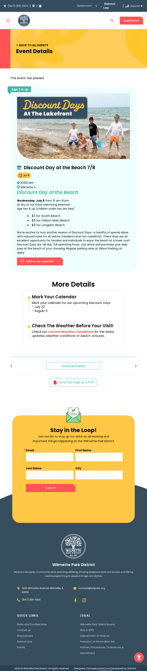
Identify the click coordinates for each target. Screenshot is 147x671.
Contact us (24, 630)
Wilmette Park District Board (97, 624)
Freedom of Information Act (97, 641)
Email (30, 450)
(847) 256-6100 (18, 6)
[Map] (33, 6)
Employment (25, 636)
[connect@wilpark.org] (75, 588)
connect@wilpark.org (91, 588)
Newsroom (84, 6)
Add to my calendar (40, 261)
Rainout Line (24, 641)
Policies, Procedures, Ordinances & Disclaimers (102, 650)
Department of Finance (94, 636)
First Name (83, 450)
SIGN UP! (50, 488)
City (78, 468)
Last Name (34, 468)
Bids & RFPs (87, 630)
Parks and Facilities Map (32, 624)
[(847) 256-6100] (5, 6)
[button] (139, 657)
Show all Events (73, 366)
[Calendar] (40, 6)
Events (21, 647)
